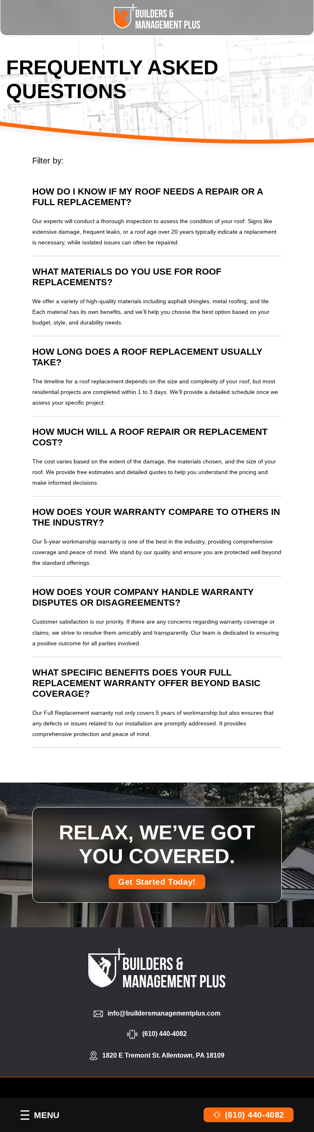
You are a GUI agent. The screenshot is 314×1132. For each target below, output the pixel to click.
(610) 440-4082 (254, 1114)
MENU (46, 1115)
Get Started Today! (157, 881)
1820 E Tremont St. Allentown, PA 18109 (163, 1055)
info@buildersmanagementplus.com (164, 1013)
